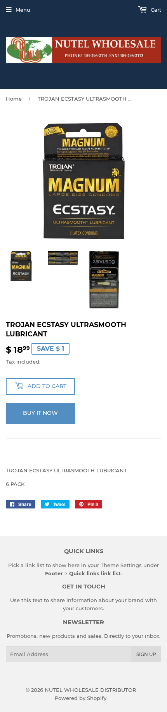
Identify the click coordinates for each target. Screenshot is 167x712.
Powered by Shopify (80, 698)
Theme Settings (121, 565)
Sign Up (146, 654)
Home (14, 99)
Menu (23, 10)
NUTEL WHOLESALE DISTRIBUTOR (90, 690)
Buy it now (40, 412)
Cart (155, 10)
